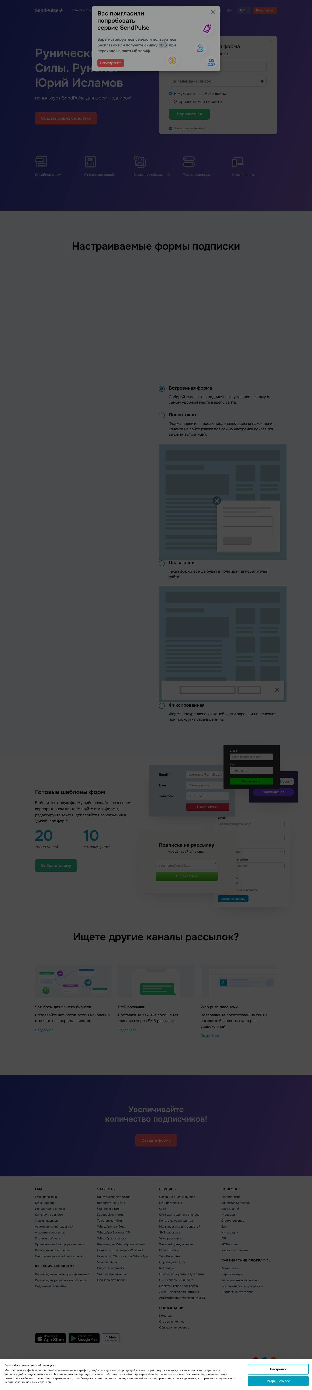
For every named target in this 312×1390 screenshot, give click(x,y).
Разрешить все (278, 1381)
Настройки (278, 1369)
